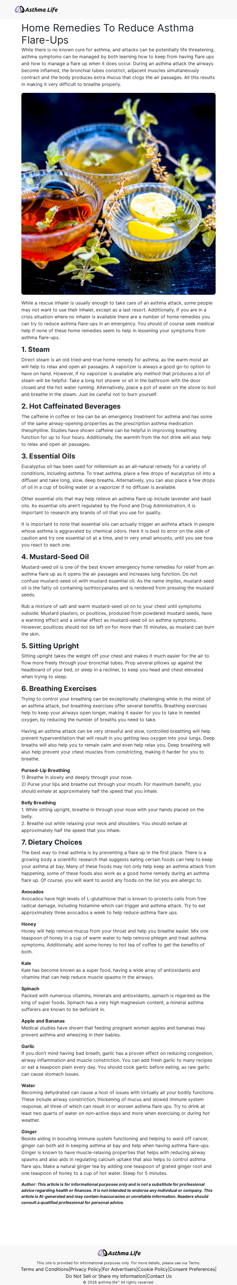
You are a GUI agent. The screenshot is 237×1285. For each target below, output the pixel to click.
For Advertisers (119, 1269)
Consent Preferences (192, 1269)
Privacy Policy (85, 1269)
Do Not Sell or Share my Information (105, 1276)
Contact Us (159, 1276)
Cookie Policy (153, 1269)
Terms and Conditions (45, 1269)
